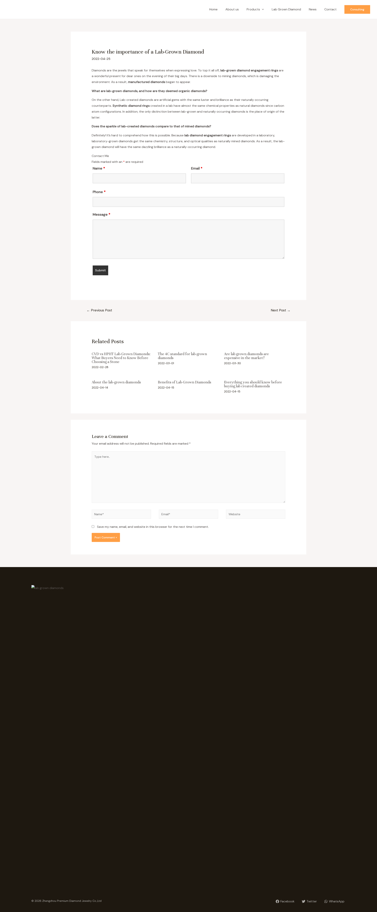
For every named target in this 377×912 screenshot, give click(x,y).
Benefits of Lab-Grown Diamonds (184, 382)
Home (213, 9)
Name (99, 168)
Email (196, 168)
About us (232, 9)
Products (253, 9)
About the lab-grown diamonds (116, 382)
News (313, 9)
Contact (330, 9)
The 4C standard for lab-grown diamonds (182, 356)
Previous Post (99, 310)
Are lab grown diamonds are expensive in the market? (246, 356)
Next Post (280, 310)
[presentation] (262, 9)
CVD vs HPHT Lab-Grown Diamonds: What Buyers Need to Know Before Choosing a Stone (121, 358)
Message (101, 214)
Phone (99, 192)
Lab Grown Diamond (286, 9)
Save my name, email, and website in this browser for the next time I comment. (153, 527)
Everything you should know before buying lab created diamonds (253, 384)
